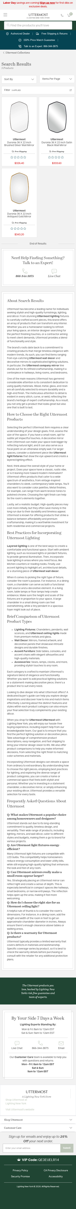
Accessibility (56, 1176)
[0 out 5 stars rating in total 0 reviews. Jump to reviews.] (19, 157)
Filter (12, 90)
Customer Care (12, 1128)
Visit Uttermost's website (20, 1109)
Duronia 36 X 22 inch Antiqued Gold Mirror (19, 215)
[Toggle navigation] (5, 15)
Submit (67, 1148)
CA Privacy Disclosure (56, 1170)
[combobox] (38, 25)
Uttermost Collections (17, 52)
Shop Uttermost (13, 1120)
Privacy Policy (20, 1170)
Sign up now (47, 3)
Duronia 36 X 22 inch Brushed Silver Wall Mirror (19, 144)
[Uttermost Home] (38, 15)
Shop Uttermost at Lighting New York (16, 1102)
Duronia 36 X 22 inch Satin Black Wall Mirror (57, 144)
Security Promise (20, 1176)
